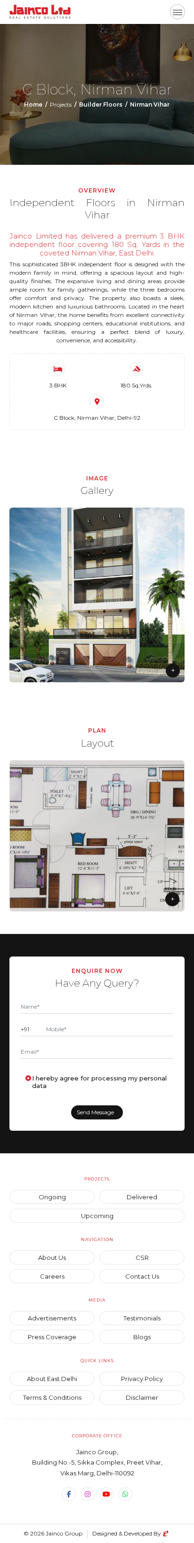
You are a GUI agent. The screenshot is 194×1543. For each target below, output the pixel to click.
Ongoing (52, 1197)
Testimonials (142, 1318)
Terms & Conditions (52, 1397)
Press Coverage (52, 1337)
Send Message (95, 1112)
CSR (142, 1257)
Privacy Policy (142, 1378)
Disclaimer (142, 1397)
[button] (177, 12)
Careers (52, 1276)
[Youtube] (106, 1494)
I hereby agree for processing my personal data (99, 1081)
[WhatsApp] (125, 1494)
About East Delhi (52, 1378)
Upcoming (97, 1215)
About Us (52, 1257)
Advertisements (52, 1318)
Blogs (142, 1337)
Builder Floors (100, 104)
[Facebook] (69, 1494)
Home (33, 104)
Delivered (142, 1197)
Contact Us (142, 1276)
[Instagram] (88, 1494)
